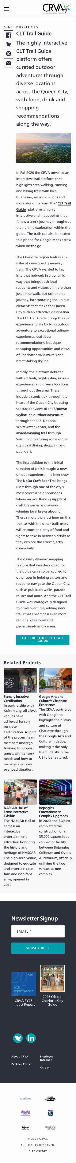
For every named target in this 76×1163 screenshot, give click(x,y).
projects (27, 27)
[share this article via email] (8, 63)
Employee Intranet (47, 1058)
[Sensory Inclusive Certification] (20, 680)
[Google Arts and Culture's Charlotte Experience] (55, 680)
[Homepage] (57, 9)
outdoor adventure (48, 415)
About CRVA (19, 1056)
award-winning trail (31, 433)
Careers (45, 1067)
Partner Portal (21, 1064)
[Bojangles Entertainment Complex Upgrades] (55, 792)
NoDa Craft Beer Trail (39, 481)
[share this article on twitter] (8, 44)
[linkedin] (31, 1038)
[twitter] (18, 1038)
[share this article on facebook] (8, 35)
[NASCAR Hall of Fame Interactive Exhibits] (20, 792)
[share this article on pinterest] (8, 53)
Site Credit (38, 1151)
